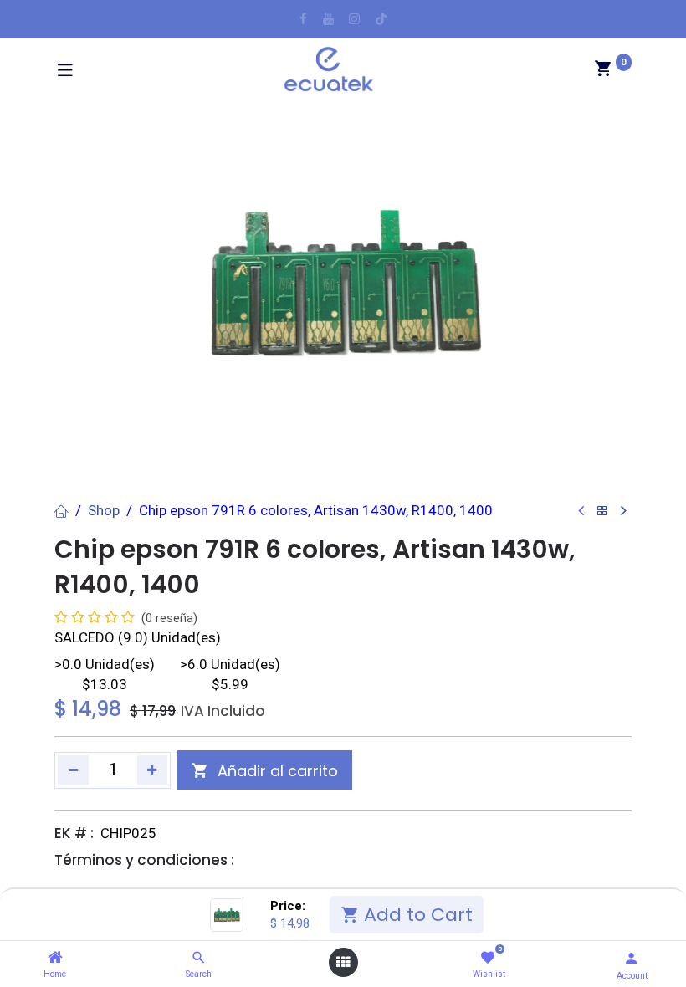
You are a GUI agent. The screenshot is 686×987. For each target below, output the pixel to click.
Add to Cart (416, 915)
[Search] (199, 957)
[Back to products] (602, 511)
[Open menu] (343, 962)
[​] (303, 18)
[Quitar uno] (73, 770)
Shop (104, 510)
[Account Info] (631, 958)
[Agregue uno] (152, 770)
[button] (264, 770)
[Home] (55, 957)
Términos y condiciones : (144, 860)
